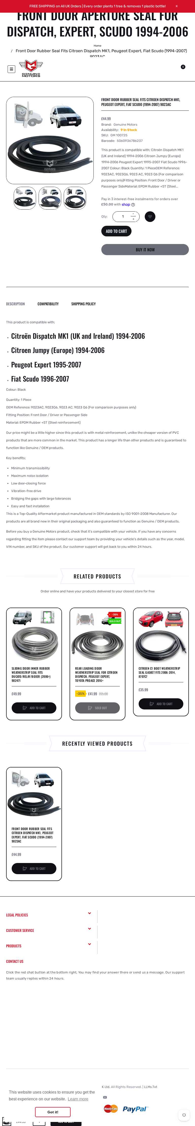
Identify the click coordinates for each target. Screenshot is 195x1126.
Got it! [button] (52, 1112)
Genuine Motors (125, 124)
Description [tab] (15, 303)
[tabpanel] (97, 434)
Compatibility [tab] (48, 303)
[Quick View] (13, 633)
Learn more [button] (78, 1099)
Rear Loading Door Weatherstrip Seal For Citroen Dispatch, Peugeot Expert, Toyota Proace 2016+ (96, 674)
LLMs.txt (150, 1087)
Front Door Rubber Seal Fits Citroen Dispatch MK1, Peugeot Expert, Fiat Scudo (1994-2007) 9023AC (32, 835)
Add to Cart (116, 231)
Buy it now (145, 250)
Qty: (104, 216)
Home (97, 45)
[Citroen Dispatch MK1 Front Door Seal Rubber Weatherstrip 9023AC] (25, 198)
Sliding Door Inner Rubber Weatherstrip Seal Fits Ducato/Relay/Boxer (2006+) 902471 (31, 674)
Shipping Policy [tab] (83, 303)
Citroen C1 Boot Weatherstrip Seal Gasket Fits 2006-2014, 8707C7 (159, 672)
